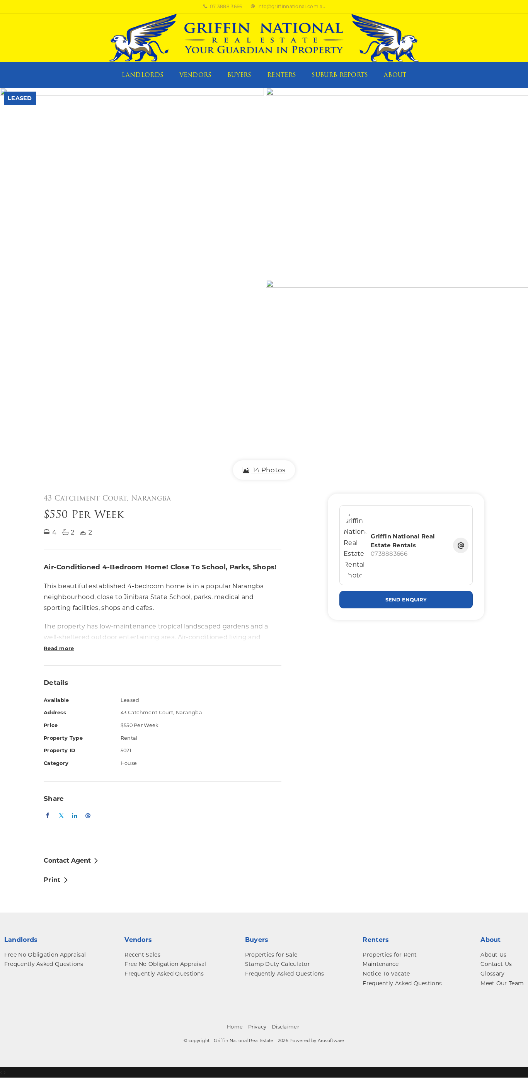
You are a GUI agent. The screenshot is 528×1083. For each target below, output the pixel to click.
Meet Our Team (502, 983)
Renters (281, 75)
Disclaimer (285, 1027)
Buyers (239, 75)
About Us (493, 954)
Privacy (257, 1027)
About (395, 75)
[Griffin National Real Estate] (264, 37)
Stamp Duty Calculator (277, 963)
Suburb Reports (340, 75)
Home (235, 1027)
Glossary (492, 973)
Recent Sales (142, 954)
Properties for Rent (390, 954)
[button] (56, 879)
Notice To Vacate (386, 973)
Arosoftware (331, 1040)
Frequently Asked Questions (43, 963)
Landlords (143, 75)
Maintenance (381, 963)
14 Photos (268, 470)
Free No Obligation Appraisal (45, 954)
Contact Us (496, 963)
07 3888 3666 (226, 6)
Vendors (195, 75)
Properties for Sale (271, 954)
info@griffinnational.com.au (291, 6)
